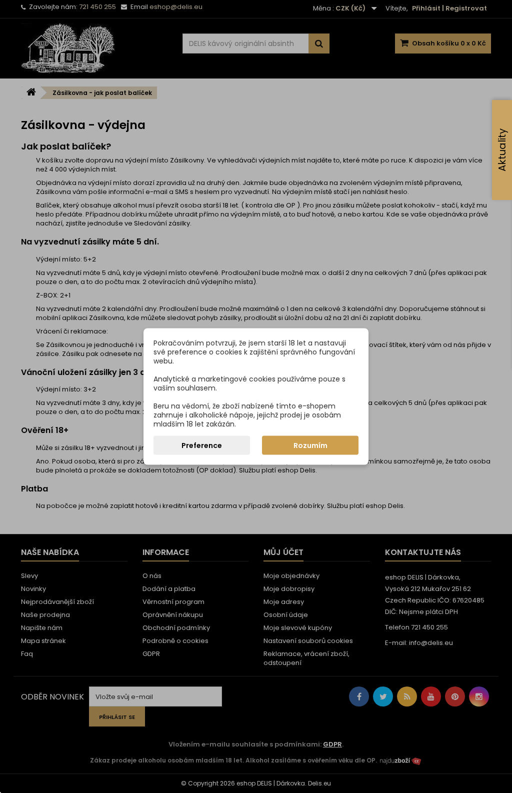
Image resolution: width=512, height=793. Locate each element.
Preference (202, 445)
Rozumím (311, 445)
